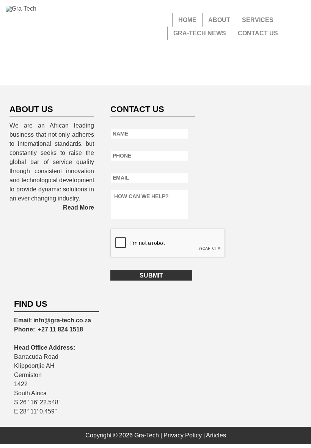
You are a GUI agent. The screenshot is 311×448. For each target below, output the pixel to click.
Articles (216, 435)
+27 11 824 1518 (60, 329)
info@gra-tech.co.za (62, 320)
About (219, 20)
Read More (78, 207)
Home (187, 20)
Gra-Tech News (199, 33)
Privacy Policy (182, 435)
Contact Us (258, 33)
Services (257, 20)
